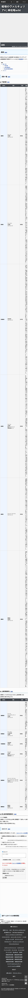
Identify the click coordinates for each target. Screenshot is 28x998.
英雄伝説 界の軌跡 (18, 961)
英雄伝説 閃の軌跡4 (18, 957)
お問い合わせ (9, 973)
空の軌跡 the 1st (7, 932)
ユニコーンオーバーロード (16, 937)
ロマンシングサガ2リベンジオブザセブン (14, 934)
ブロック (25, 840)
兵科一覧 (4, 64)
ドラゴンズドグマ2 (6, 937)
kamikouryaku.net (10, 988)
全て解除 (5, 877)
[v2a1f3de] (6, 81)
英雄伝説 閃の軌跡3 (9, 957)
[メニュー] (25, 980)
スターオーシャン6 (19, 939)
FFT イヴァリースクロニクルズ (19, 930)
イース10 (24, 937)
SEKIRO (20, 952)
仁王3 (10, 930)
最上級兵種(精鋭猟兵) (8, 69)
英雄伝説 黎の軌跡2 (10, 961)
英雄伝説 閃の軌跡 (9, 954)
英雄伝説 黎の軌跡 (18, 959)
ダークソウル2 (21, 950)
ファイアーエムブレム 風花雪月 (14, 966)
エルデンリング (20, 947)
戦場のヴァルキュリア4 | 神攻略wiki (13, 8)
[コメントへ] (25, 983)
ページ (24, 2)
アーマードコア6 (7, 950)
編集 (17, 2)
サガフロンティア (7, 941)
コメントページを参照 (22, 833)
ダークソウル (14, 950)
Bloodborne (15, 952)
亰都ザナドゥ (5, 930)
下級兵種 (6, 65)
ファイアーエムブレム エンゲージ (14, 963)
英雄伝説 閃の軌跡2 (18, 954)
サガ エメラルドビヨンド (14, 944)
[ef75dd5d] (13, 813)
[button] (12, 2)
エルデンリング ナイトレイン (10, 947)
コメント (4, 70)
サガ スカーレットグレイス (18, 941)
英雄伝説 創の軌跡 (9, 959)
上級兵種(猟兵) (7, 67)
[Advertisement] (14, 27)
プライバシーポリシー (17, 973)
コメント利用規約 (16, 863)
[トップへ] (25, 976)
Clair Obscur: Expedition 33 (18, 932)
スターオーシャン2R (9, 939)
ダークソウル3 (9, 952)
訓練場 (21, 59)
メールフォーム (21, 979)
